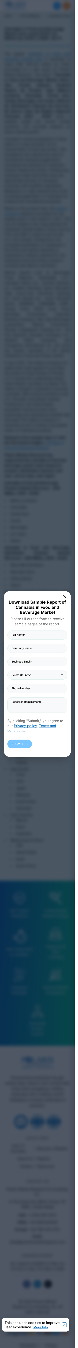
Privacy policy (25, 726)
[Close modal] (65, 597)
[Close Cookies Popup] (64, 1324)
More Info (40, 1327)
